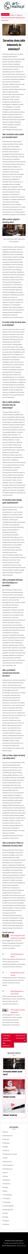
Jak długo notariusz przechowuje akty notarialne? (7, 1040)
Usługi (6, 1217)
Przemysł (7, 1180)
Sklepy (6, 1187)
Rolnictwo (7, 1183)
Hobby (6, 1147)
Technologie (8, 1195)
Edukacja (7, 1143)
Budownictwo (8, 1135)
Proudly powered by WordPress (13, 1243)
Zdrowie (6, 1224)
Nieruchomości (9, 1165)
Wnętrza (6, 1220)
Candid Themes (21, 1245)
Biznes (6, 1132)
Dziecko (6, 1139)
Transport (7, 1198)
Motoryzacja (8, 1161)
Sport (5, 1191)
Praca (5, 1172)
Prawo (6, 1176)
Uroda (6, 1213)
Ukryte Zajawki (8, 1206)
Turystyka (7, 1202)
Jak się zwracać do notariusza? (20, 1037)
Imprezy (6, 1150)
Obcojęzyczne (8, 1169)
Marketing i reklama (10, 1154)
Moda (5, 1158)
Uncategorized (8, 1209)
